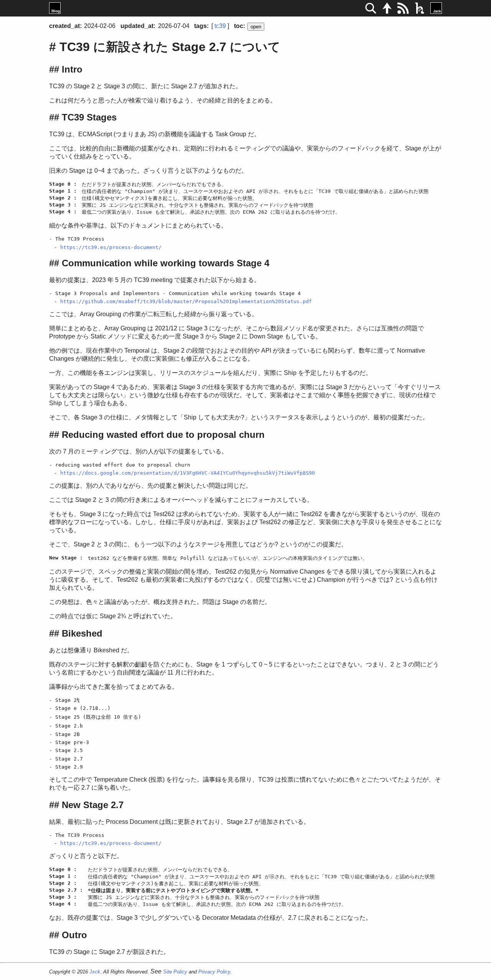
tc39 (220, 26)
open (255, 27)
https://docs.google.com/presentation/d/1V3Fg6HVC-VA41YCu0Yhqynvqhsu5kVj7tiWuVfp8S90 (187, 473)
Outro (74, 935)
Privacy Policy (214, 972)
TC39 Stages (89, 117)
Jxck (94, 972)
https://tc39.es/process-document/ (110, 247)
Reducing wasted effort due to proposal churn (163, 434)
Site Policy (175, 972)
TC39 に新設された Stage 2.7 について (169, 47)
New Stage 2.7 (93, 805)
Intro (72, 69)
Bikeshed (82, 633)
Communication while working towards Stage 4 (165, 263)
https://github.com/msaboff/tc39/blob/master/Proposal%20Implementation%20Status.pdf (186, 301)
